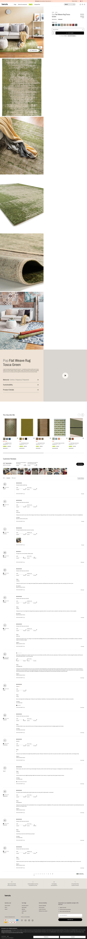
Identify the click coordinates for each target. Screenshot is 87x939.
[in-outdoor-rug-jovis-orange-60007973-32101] (59, 439)
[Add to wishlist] (53, 33)
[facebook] (33, 920)
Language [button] (8, 478)
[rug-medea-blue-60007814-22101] (10, 439)
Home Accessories (22, 4)
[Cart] (84, 4)
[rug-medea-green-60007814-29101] (4, 439)
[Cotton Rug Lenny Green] (76, 427)
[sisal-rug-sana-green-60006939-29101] (21, 439)
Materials (23, 909)
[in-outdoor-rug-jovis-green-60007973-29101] (53, 439)
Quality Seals (24, 911)
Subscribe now (70, 919)
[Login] (82, 4)
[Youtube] (25, 920)
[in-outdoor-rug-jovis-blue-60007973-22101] (56, 439)
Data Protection (41, 907)
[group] (9, 463)
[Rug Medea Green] (10, 427)
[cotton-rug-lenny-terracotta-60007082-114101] (73, 439)
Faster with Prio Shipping (71, 35)
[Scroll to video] (41, 50)
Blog (22, 912)
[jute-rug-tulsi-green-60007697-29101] (37, 439)
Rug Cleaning (24, 907)
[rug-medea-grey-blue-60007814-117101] (7, 439)
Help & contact (74, 1)
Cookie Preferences (42, 909)
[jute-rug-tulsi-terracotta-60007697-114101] (40, 439)
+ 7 (11, 438)
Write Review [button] (80, 464)
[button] (6, 471)
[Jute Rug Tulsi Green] (43, 427)
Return (6, 907)
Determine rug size (25, 905)
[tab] (81, 478)
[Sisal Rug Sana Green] (27, 427)
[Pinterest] (22, 920)
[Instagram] (29, 920)
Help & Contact (7, 905)
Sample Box (37, 4)
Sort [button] (4, 478)
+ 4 (28, 438)
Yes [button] (23, 493)
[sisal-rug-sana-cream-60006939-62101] (23, 439)
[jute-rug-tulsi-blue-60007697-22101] (42, 439)
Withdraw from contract (43, 911)
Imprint (6, 909)
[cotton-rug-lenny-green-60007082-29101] (70, 439)
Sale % (30, 4)
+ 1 (60, 438)
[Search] (74, 4)
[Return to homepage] (5, 4)
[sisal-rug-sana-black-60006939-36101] (26, 439)
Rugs (15, 4)
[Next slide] (82, 414)
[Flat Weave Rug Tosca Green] (62, 25)
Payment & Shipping (42, 905)
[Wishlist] (80, 4)
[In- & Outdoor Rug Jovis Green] (60, 427)
